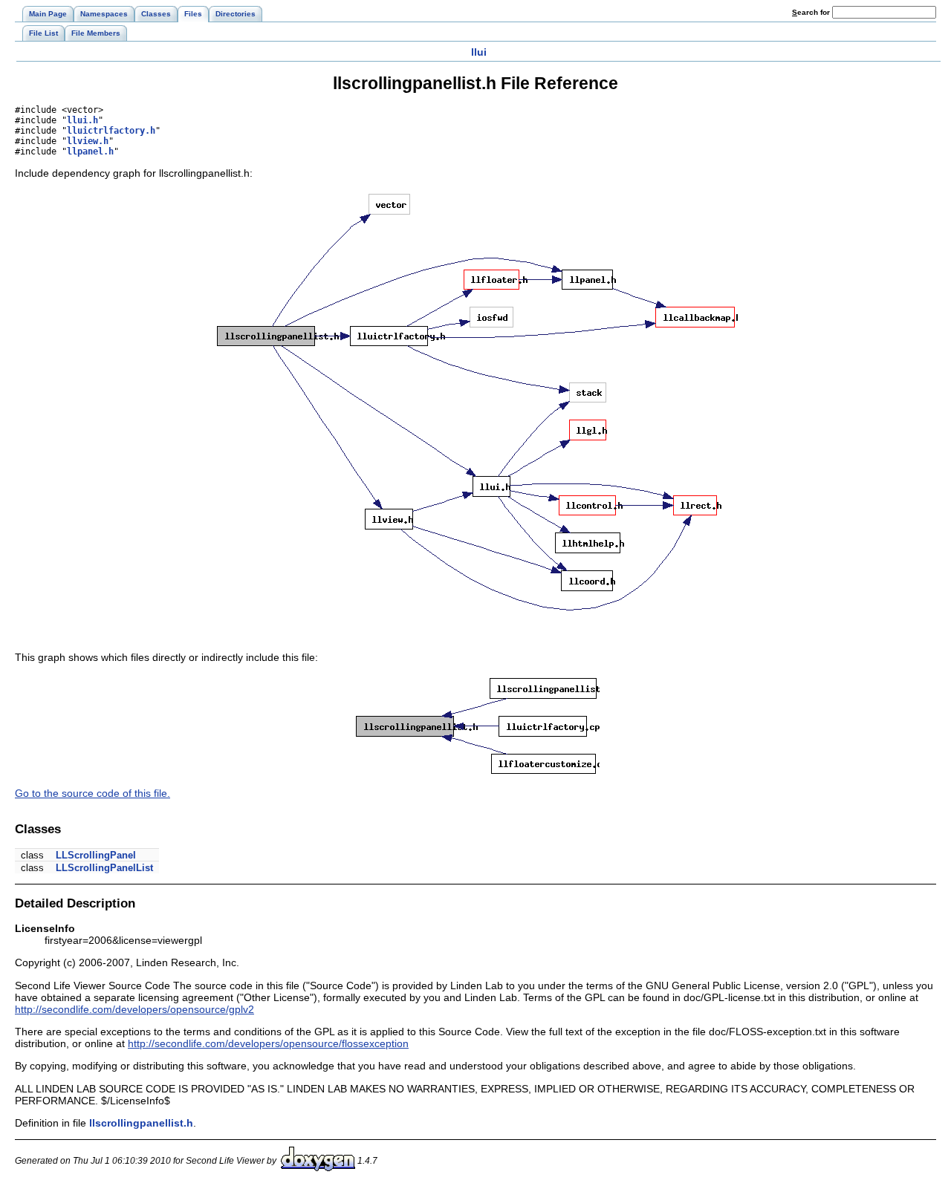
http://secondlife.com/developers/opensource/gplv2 (134, 1009)
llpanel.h (90, 151)
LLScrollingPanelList (104, 867)
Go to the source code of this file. (92, 793)
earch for (812, 12)
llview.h (87, 141)
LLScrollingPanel (96, 855)
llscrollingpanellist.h (141, 1123)
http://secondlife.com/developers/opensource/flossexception (268, 1043)
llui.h (82, 120)
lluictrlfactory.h (111, 131)
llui (479, 52)
